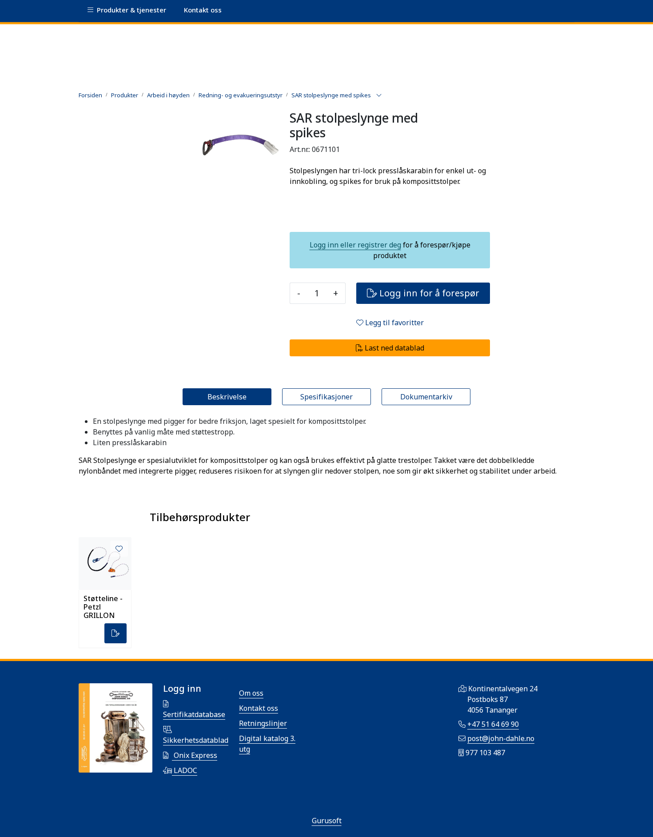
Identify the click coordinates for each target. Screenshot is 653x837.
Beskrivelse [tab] (227, 397)
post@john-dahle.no (500, 738)
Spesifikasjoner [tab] (326, 397)
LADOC (184, 770)
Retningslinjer (263, 723)
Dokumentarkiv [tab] (426, 397)
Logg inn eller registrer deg (355, 245)
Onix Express (194, 755)
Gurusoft (327, 820)
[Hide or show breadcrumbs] (378, 95)
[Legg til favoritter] (119, 549)
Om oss (251, 693)
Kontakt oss (258, 708)
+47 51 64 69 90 (493, 724)
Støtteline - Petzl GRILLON (103, 606)
